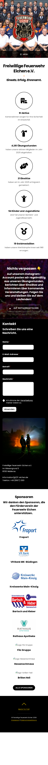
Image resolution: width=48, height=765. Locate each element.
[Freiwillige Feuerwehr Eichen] (23, 41)
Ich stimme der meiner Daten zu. (19, 401)
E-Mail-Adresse (11, 354)
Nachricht (8, 379)
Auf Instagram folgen (26, 308)
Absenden (9, 409)
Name (6, 342)
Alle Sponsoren (24, 687)
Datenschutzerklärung (29, 720)
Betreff (7, 367)
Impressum (15, 720)
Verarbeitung (26, 400)
